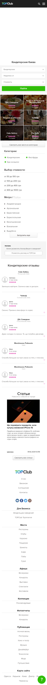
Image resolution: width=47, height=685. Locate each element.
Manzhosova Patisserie (23, 343)
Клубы (23, 534)
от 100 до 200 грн (12, 181)
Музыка (23, 645)
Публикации (23, 627)
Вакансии (24, 483)
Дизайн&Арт (23, 650)
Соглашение (23, 488)
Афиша (23, 568)
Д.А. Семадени (24, 319)
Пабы (23, 557)
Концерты (23, 578)
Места (23, 525)
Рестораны (23, 529)
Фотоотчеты (23, 610)
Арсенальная (13, 208)
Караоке (23, 538)
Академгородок (14, 204)
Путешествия (23, 663)
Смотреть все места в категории (24, 145)
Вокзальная (12, 226)
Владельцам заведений (23, 513)
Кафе (23, 552)
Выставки (24, 582)
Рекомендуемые (23, 603)
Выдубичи (11, 231)
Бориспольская (14, 217)
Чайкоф (23, 296)
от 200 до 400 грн (12, 185)
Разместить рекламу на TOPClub (23, 253)
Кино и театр (23, 641)
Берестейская (13, 213)
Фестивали (23, 591)
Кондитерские (13, 157)
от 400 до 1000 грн (13, 190)
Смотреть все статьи (23, 458)
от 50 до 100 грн (11, 176)
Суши (23, 561)
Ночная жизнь (23, 631)
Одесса (7, 676)
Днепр (31, 676)
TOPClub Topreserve (23, 517)
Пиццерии (23, 543)
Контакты (23, 492)
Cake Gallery (23, 272)
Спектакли (23, 587)
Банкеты (23, 547)
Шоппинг (10, 452)
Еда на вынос (13, 162)
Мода (23, 659)
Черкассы (23, 681)
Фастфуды (33, 157)
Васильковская (14, 222)
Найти (23, 88)
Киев (24, 676)
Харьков (16, 676)
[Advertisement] (23, 32)
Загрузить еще (23, 235)
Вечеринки (23, 573)
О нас (23, 479)
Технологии (23, 654)
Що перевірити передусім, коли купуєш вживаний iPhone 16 (21, 426)
